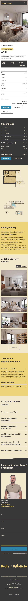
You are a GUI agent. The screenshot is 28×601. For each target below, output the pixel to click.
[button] (24, 3)
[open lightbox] (14, 283)
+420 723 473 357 (5, 504)
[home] (7, 3)
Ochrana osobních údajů (22, 576)
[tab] (18, 266)
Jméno (2, 514)
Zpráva (2, 535)
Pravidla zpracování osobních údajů (8, 576)
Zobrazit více (14, 347)
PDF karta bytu (7, 111)
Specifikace (17, 107)
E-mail (2, 521)
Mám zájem (6, 107)
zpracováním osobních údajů (19, 553)
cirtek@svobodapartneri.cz (7, 506)
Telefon (2, 528)
